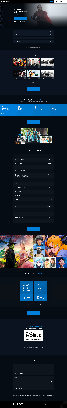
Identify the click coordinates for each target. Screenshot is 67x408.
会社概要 (40, 404)
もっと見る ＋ (33, 82)
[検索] (49, 1)
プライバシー (43, 404)
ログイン (52, 1)
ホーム (38, 404)
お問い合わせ (46, 404)
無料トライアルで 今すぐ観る (60, 1)
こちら (26, 21)
